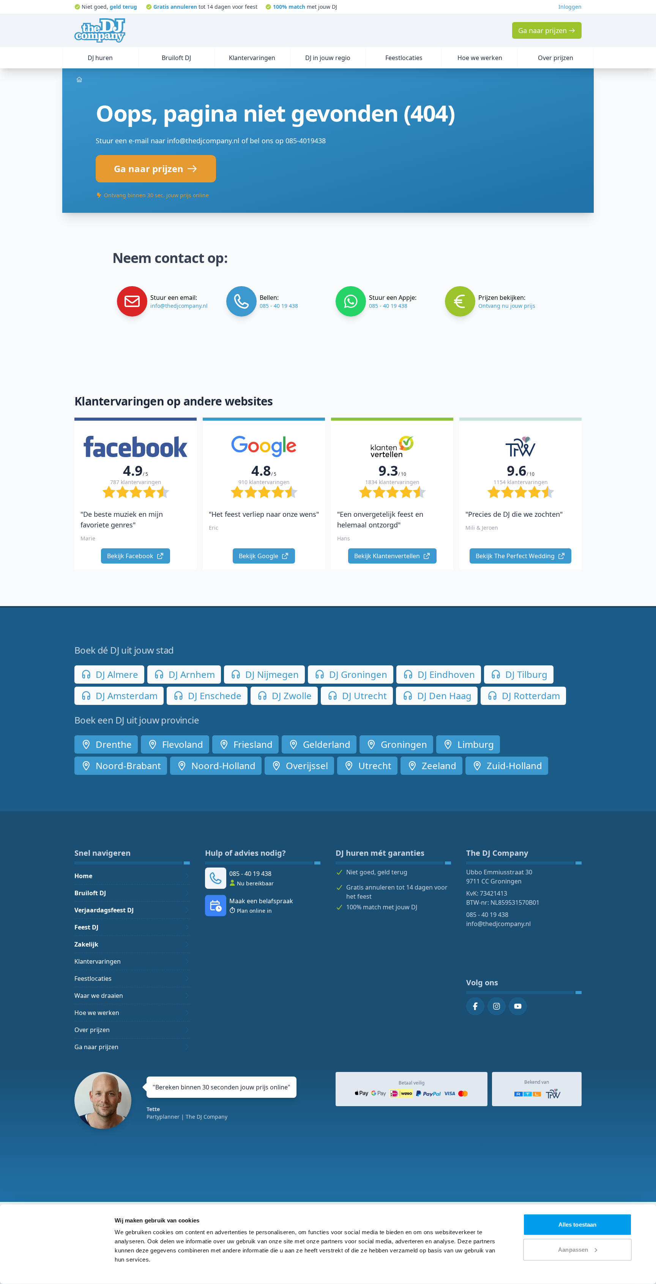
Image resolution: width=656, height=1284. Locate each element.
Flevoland (181, 744)
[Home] (99, 30)
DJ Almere (115, 674)
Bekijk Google (259, 556)
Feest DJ (86, 927)
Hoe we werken (96, 1013)
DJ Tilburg (525, 674)
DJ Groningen (357, 674)
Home (83, 876)
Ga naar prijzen (96, 1047)
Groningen (402, 744)
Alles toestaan (577, 1224)
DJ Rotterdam (530, 695)
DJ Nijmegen (271, 674)
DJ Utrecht (363, 695)
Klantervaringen (97, 961)
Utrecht (373, 765)
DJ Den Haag (443, 695)
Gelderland (325, 744)
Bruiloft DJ (90, 893)
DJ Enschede (213, 695)
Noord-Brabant (127, 765)
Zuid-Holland (513, 765)
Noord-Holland (222, 765)
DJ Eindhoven (445, 674)
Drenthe (112, 744)
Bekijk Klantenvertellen (387, 556)
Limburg (474, 744)
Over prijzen (92, 1030)
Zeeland (437, 765)
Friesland (252, 744)
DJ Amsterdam (125, 695)
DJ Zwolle (291, 695)
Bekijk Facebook (131, 556)
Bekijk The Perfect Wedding (516, 556)
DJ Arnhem (190, 674)
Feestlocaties (93, 978)
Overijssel (306, 765)
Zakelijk (86, 944)
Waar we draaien (98, 995)
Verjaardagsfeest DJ (104, 910)
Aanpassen (573, 1249)
